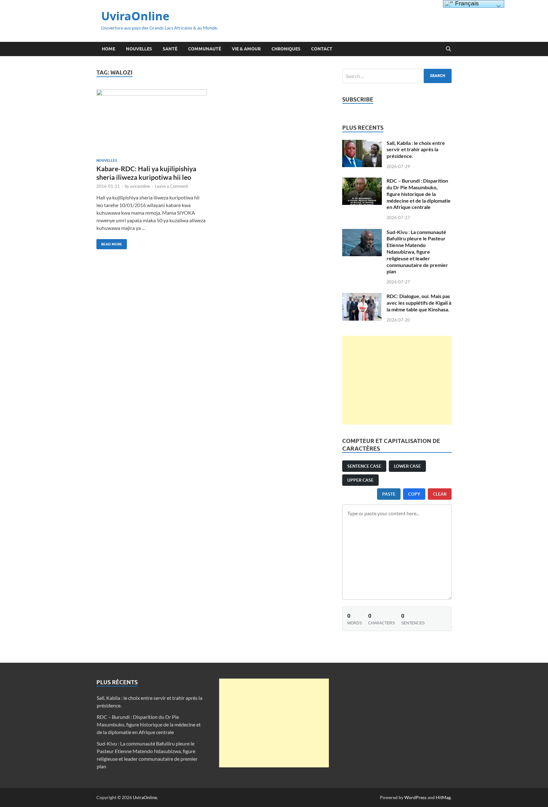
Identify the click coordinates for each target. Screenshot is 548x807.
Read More (109, 242)
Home (108, 48)
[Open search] (448, 49)
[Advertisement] (397, 380)
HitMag (443, 797)
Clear (440, 494)
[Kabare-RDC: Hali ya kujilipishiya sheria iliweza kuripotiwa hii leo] (151, 121)
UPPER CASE (360, 480)
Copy (414, 494)
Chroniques (285, 48)
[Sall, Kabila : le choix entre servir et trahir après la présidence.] (362, 143)
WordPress (415, 797)
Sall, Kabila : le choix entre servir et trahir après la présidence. (416, 149)
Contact (321, 48)
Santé (170, 48)
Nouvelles (139, 48)
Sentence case (364, 466)
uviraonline (140, 186)
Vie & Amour (246, 48)
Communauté (204, 48)
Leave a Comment (171, 186)
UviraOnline (135, 16)
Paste (388, 494)
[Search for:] (397, 76)
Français (466, 3)
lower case (407, 466)
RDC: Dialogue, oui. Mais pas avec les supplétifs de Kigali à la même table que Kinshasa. (419, 302)
